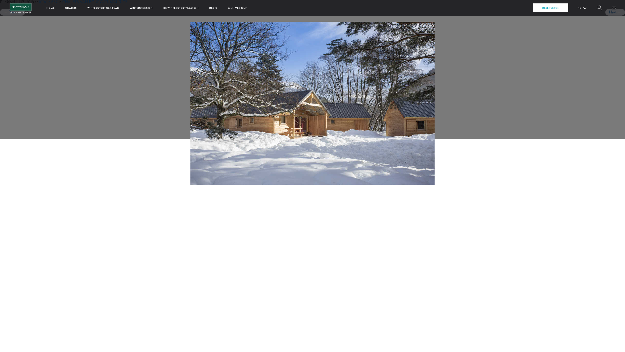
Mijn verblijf (237, 8)
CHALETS (71, 8)
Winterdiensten (141, 8)
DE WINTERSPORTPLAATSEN (180, 8)
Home (50, 8)
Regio (213, 8)
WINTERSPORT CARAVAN (103, 8)
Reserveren (550, 8)
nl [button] (580, 8)
